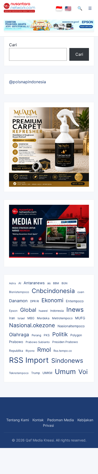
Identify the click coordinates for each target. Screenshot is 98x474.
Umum (65, 372)
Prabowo (16, 342)
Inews (75, 309)
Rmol (44, 349)
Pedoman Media (60, 420)
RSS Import (29, 360)
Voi (83, 372)
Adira (12, 283)
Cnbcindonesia (53, 290)
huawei (43, 310)
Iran (12, 318)
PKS (47, 335)
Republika (16, 350)
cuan (80, 292)
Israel (21, 318)
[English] (68, 8)
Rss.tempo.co (63, 350)
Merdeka (43, 318)
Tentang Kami (17, 420)
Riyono (30, 350)
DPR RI (34, 301)
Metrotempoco (62, 318)
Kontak (38, 420)
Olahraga (19, 335)
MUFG (80, 318)
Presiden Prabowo (65, 342)
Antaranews (34, 283)
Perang (36, 335)
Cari (13, 44)
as (49, 283)
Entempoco (75, 301)
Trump (35, 373)
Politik (60, 334)
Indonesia (57, 310)
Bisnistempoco (19, 292)
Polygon (76, 335)
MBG (30, 318)
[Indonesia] (59, 8)
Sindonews (67, 360)
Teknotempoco (19, 373)
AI (19, 283)
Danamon (18, 300)
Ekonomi (52, 300)
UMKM (47, 373)
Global (28, 309)
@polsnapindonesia (27, 81)
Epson (13, 310)
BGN (64, 283)
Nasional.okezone (32, 325)
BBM (56, 283)
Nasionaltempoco (71, 326)
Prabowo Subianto (38, 342)
